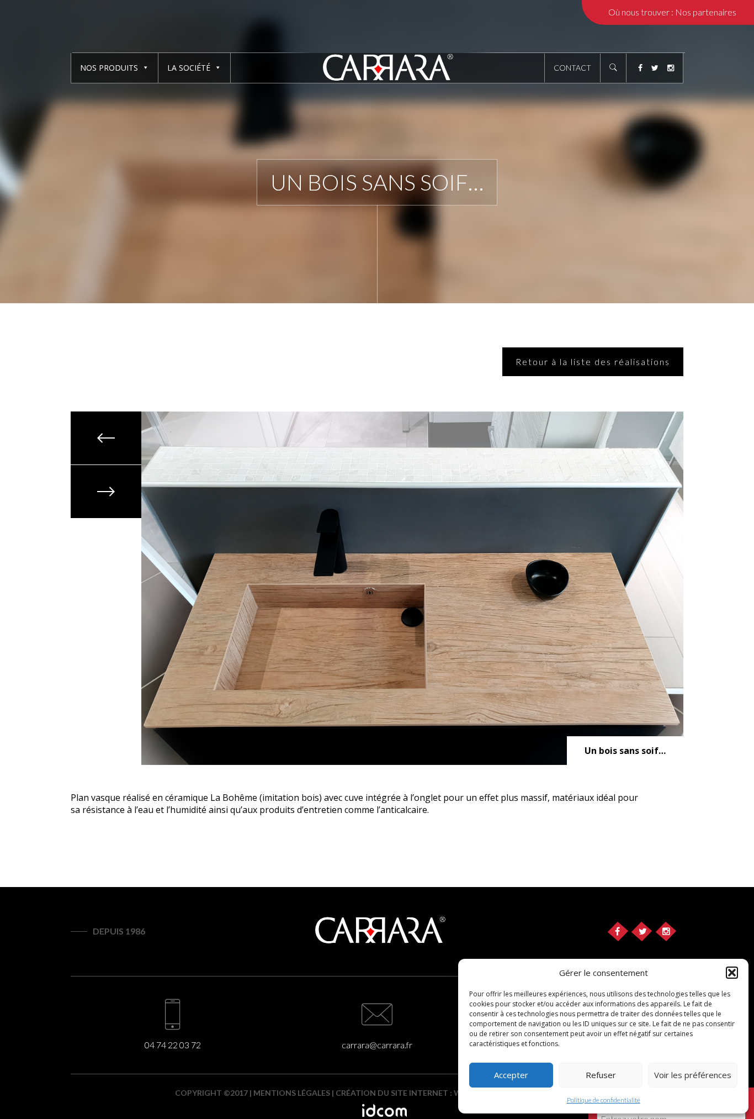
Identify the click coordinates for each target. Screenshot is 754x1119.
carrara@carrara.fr (377, 1044)
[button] (731, 972)
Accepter (511, 1074)
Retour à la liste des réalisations (593, 361)
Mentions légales (291, 1092)
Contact (572, 67)
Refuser (601, 1074)
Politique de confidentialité (603, 1100)
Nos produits (109, 67)
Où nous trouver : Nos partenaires (672, 12)
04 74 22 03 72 (173, 1044)
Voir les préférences (692, 1074)
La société (188, 67)
